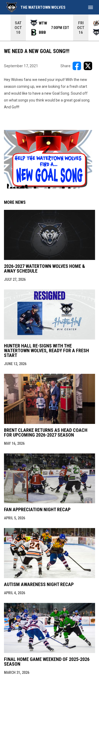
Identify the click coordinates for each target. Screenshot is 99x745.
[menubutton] (90, 7)
